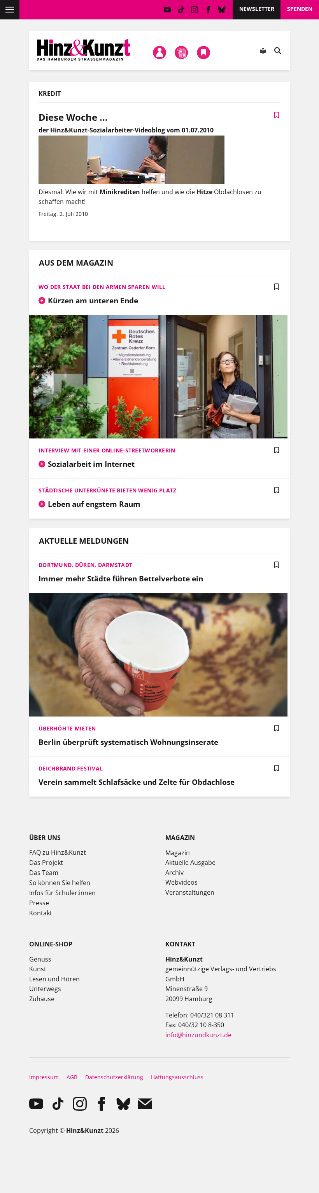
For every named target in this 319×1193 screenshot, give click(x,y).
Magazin (177, 853)
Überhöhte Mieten (67, 728)
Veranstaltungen (189, 892)
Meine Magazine (181, 52)
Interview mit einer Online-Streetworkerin (107, 450)
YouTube (167, 9)
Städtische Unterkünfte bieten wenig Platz (107, 490)
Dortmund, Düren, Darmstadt (85, 565)
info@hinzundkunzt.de (198, 1035)
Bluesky (222, 9)
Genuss (40, 959)
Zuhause (41, 999)
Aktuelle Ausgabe (190, 862)
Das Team (43, 872)
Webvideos (181, 882)
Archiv (174, 872)
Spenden (299, 8)
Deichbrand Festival (71, 768)
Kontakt (40, 913)
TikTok (181, 9)
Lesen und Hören (54, 979)
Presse (39, 903)
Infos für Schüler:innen (62, 893)
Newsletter (256, 8)
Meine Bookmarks (203, 52)
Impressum (44, 1077)
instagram (195, 9)
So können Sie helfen (59, 882)
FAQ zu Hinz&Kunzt (57, 852)
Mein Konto (159, 52)
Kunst (37, 969)
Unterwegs (45, 988)
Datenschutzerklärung (114, 1077)
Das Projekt (46, 862)
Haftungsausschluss (177, 1077)
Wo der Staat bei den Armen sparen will (102, 286)
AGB (72, 1077)
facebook (208, 9)
